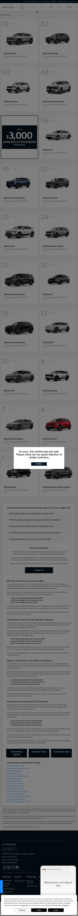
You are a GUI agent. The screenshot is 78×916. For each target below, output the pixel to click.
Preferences (22, 910)
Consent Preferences (1, 887)
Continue (39, 464)
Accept (56, 910)
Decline (39, 910)
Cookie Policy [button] (24, 905)
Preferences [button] (65, 905)
